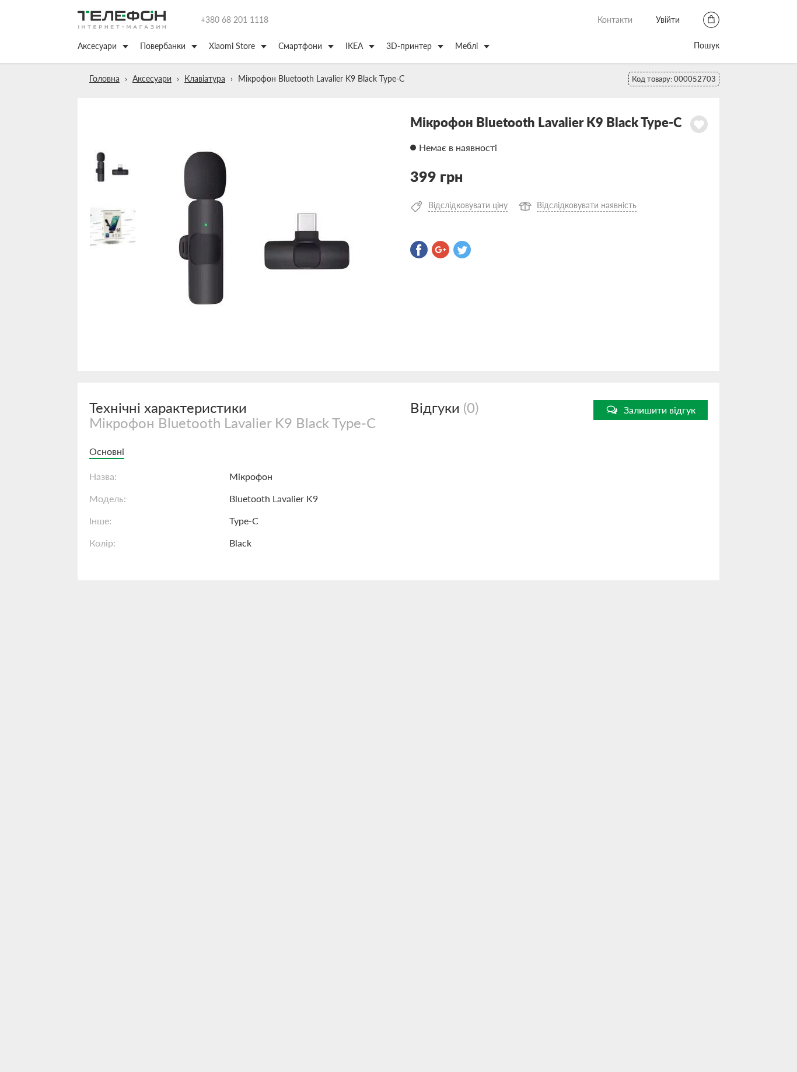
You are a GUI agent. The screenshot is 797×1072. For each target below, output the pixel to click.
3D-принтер (409, 46)
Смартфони (300, 46)
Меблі (466, 46)
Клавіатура (204, 78)
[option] (267, 234)
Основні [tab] (106, 451)
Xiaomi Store (232, 46)
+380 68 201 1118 (234, 19)
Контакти (614, 19)
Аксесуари (97, 46)
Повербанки (163, 46)
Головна (104, 78)
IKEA (354, 46)
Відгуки (444, 407)
